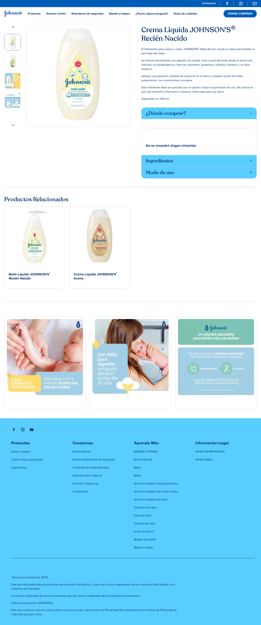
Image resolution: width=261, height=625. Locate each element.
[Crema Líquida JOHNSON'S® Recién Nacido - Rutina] (12, 100)
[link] (209, 3)
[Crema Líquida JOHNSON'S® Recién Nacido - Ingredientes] (12, 80)
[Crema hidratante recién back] (12, 61)
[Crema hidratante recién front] (12, 42)
